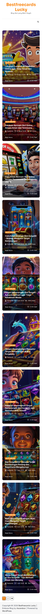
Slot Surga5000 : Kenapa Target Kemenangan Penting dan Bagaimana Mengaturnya (20, 464)
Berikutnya (12, 598)
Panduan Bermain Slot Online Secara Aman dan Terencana (18, 126)
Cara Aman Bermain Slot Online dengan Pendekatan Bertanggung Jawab (21, 179)
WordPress (6, 611)
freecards (10, 74)
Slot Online (10, 63)
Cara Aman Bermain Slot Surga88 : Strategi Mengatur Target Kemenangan (21, 238)
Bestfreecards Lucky (21, 7)
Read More (8, 81)
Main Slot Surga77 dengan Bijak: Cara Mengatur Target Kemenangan (20, 521)
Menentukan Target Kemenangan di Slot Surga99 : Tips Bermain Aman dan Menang (20, 577)
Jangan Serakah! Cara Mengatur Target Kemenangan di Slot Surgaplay (20, 351)
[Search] (38, 22)
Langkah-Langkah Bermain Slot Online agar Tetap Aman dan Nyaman (20, 69)
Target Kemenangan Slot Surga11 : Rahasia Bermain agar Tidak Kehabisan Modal (21, 295)
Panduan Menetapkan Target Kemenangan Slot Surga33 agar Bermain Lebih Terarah (20, 408)
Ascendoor (21, 608)
